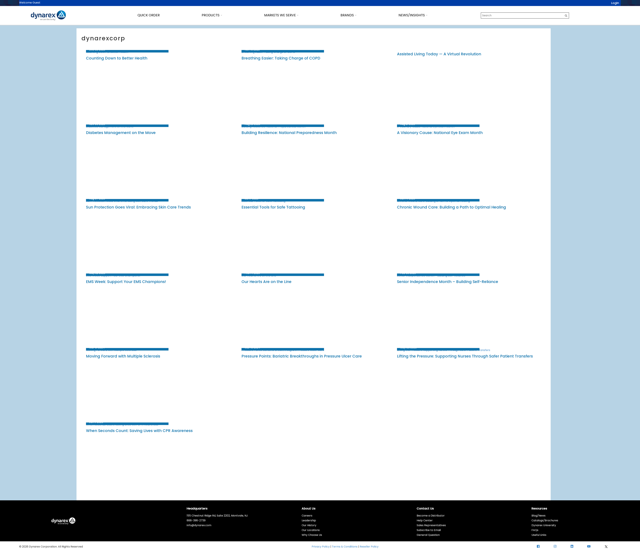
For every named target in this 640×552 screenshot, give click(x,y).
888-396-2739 (196, 520)
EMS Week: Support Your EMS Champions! (126, 281)
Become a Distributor (431, 516)
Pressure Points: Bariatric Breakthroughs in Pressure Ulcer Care (302, 356)
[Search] (566, 15)
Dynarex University (544, 525)
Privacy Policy (321, 546)
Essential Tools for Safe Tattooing (273, 207)
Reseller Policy (369, 546)
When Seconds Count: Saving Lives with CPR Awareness (139, 430)
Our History (309, 525)
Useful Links (539, 535)
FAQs (535, 530)
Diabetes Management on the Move (121, 132)
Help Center (425, 520)
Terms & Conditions (345, 546)
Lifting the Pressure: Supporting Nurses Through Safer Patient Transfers (465, 356)
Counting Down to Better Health (116, 58)
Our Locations (311, 530)
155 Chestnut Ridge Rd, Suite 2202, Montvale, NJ (217, 516)
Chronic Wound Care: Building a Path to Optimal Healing (451, 207)
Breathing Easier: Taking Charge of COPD (281, 58)
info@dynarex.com (199, 525)
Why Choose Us (312, 535)
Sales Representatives (431, 525)
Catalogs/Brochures (545, 520)
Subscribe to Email (429, 530)
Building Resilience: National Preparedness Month (289, 132)
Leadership (309, 520)
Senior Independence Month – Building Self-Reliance (447, 281)
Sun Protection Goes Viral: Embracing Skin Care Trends (138, 207)
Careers (307, 516)
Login (615, 3)
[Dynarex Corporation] (48, 15)
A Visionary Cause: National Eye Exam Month (440, 132)
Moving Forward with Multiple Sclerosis (123, 356)
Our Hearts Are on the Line (267, 281)
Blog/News (539, 516)
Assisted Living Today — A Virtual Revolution (439, 54)
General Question (428, 535)
